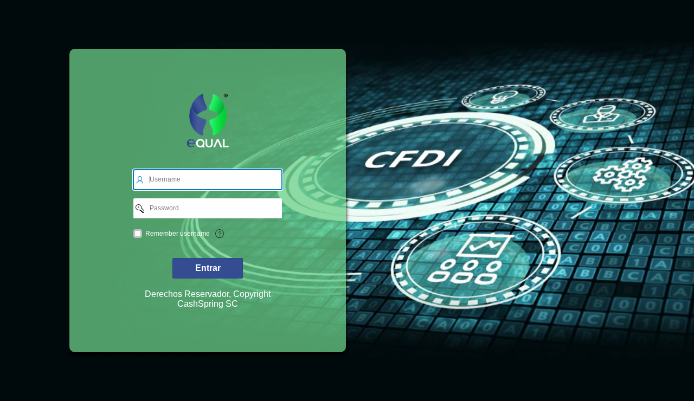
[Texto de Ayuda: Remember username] (219, 233)
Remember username (177, 233)
